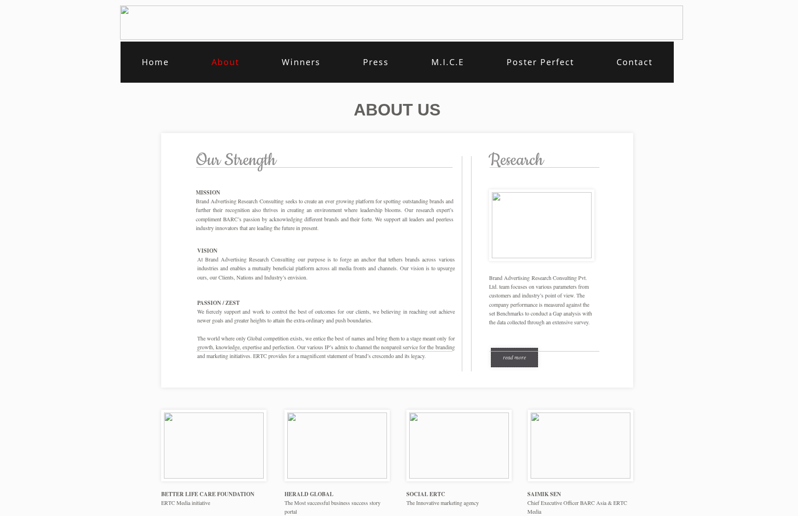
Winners (301, 61)
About (225, 61)
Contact (635, 61)
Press (376, 61)
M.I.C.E (447, 61)
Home (155, 61)
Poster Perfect (540, 61)
